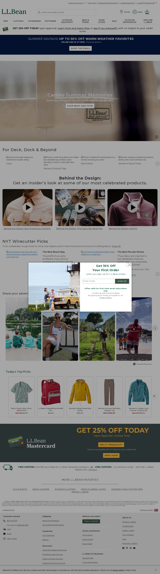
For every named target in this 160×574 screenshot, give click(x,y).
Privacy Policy (106, 298)
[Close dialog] (129, 264)
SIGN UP (122, 281)
